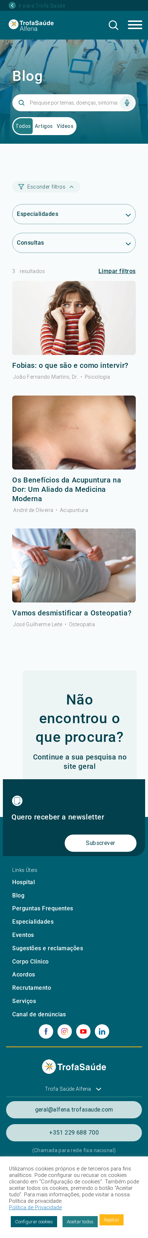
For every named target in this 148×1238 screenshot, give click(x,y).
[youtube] (83, 1031)
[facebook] (46, 1031)
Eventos (23, 935)
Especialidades (33, 921)
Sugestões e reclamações (47, 948)
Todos (23, 126)
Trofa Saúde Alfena (68, 1089)
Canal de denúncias (39, 1014)
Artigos (43, 126)
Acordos (23, 974)
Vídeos (65, 126)
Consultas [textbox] (30, 242)
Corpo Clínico (30, 961)
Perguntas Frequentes (42, 908)
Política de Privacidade (35, 1207)
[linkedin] (102, 1031)
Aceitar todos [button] (80, 1222)
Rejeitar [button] (111, 1220)
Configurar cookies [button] (34, 1222)
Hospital (23, 882)
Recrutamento (31, 987)
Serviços (24, 1001)
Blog (18, 895)
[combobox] (74, 214)
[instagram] (64, 1031)
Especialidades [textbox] (37, 214)
